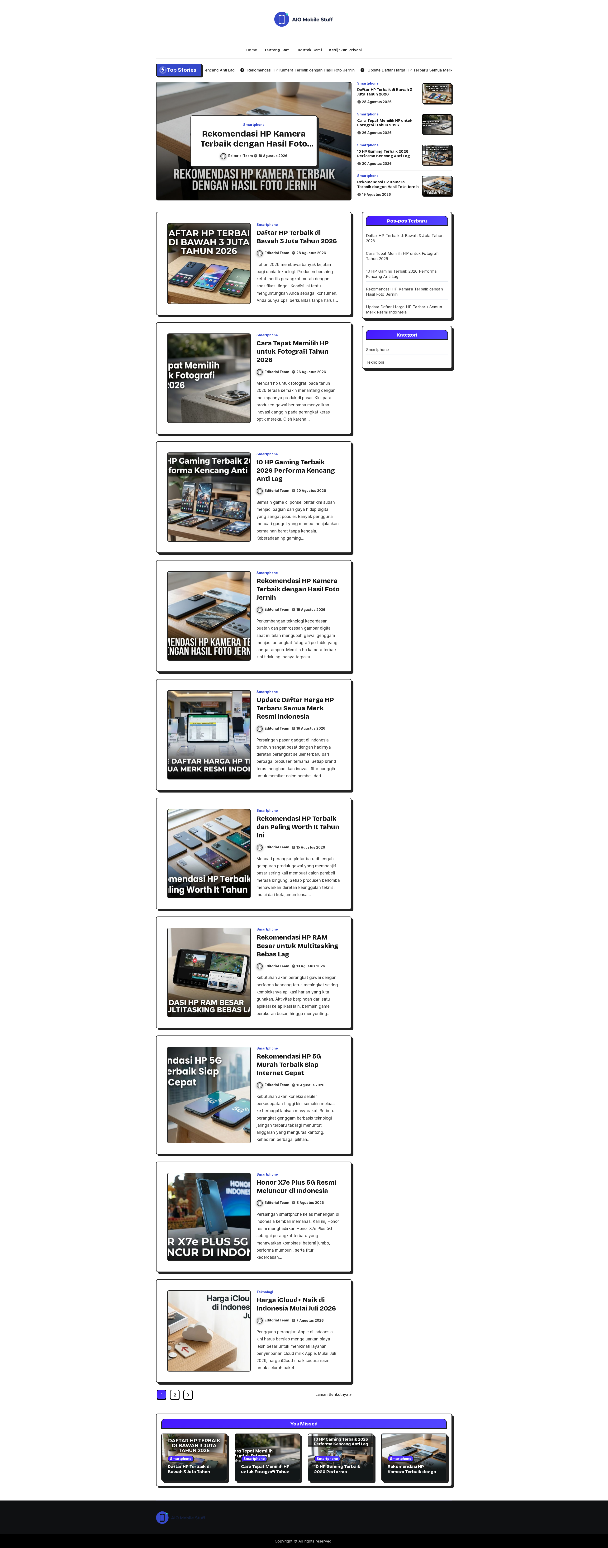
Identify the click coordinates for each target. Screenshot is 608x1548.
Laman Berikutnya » (333, 1394)
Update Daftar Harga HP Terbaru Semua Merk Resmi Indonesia (253, 144)
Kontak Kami (310, 50)
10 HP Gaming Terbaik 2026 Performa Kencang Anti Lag (383, 153)
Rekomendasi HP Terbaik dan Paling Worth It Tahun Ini (297, 827)
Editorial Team (241, 156)
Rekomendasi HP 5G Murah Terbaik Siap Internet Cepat (288, 1065)
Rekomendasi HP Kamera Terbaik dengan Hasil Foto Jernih (388, 184)
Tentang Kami (277, 50)
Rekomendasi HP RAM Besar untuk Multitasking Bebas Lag (297, 946)
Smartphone (254, 124)
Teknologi (264, 1292)
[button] (343, 142)
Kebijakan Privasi (345, 50)
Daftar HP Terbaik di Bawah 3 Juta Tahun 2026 (384, 91)
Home (251, 50)
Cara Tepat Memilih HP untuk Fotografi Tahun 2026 (384, 122)
